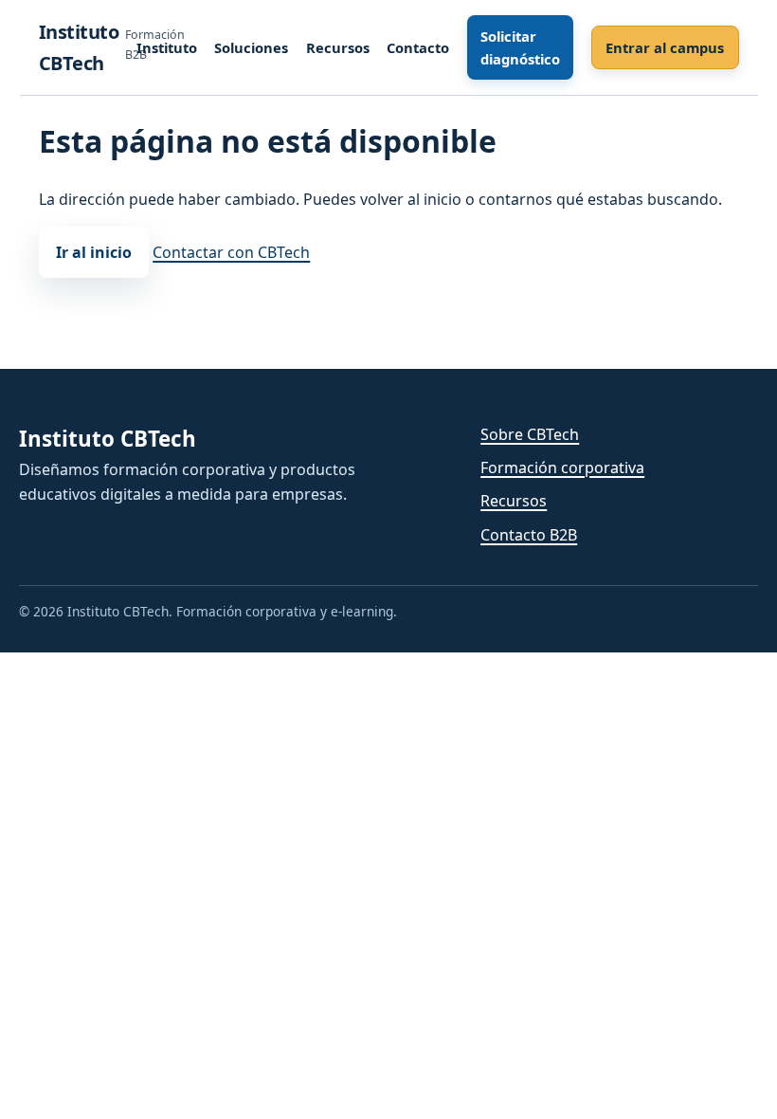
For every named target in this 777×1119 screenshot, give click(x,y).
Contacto (418, 47)
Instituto (166, 47)
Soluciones (251, 47)
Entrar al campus (664, 47)
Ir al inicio (94, 252)
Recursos (338, 47)
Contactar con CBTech (231, 252)
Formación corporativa (562, 467)
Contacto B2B (528, 534)
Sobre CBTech (529, 434)
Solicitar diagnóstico (520, 47)
